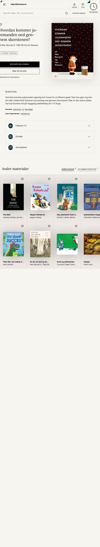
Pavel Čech (88, 265)
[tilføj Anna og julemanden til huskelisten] (76, 226)
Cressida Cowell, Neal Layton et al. (66, 265)
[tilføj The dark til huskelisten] (22, 179)
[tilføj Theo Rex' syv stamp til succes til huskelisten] (22, 226)
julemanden (17, 109)
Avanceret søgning (78, 13)
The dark (6, 214)
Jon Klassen (33, 45)
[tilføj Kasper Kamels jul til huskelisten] (49, 179)
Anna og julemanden (65, 262)
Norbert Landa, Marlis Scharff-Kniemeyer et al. (67, 218)
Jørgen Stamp (35, 218)
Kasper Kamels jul (37, 214)
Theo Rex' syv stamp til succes (13, 262)
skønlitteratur (25, 114)
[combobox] (35, 13)
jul (23, 109)
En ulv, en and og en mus (38, 262)
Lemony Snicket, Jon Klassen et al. (13, 218)
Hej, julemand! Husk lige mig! (67, 215)
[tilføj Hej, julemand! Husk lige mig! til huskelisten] (76, 179)
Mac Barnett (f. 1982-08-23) (14, 45)
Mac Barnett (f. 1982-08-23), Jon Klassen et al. (40, 265)
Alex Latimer (8, 265)
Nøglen (87, 262)
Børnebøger (29, 109)
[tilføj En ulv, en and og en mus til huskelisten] (49, 226)
